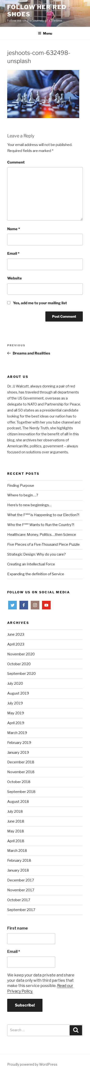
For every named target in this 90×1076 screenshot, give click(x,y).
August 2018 (18, 801)
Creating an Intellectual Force (31, 564)
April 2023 (15, 644)
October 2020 (19, 664)
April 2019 (15, 723)
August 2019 (18, 693)
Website (14, 278)
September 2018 (21, 792)
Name (13, 229)
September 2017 (21, 910)
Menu (47, 33)
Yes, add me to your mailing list (39, 303)
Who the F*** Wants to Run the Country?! (40, 525)
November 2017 (20, 890)
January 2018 (18, 870)
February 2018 (19, 860)
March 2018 (17, 850)
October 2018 (18, 782)
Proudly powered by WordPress (32, 1064)
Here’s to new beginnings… (29, 505)
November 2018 (21, 772)
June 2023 (15, 634)
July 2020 (15, 683)
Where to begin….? (22, 495)
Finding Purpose (20, 485)
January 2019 (18, 752)
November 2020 (21, 654)
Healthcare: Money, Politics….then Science (41, 534)
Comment (16, 162)
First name (17, 928)
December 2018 (20, 762)
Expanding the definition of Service (35, 574)
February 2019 (19, 743)
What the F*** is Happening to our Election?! (43, 515)
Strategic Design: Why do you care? (36, 554)
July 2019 (15, 703)
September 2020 (21, 673)
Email (13, 253)
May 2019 (15, 713)
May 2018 (15, 831)
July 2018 (15, 811)
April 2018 (15, 841)
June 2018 (15, 821)
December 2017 (20, 880)
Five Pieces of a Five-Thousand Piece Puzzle (43, 544)
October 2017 (18, 900)
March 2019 (17, 733)
